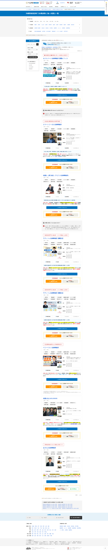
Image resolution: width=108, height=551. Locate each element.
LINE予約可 (66, 31)
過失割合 (72, 526)
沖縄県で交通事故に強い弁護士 (46, 9)
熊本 (40, 535)
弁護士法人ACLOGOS (50, 398)
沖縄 (51, 535)
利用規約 (43, 47)
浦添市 (46, 24)
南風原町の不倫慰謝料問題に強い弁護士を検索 (70, 508)
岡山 (37, 533)
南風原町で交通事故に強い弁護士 (58, 9)
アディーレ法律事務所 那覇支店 (53, 238)
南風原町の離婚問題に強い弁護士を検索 (50, 504)
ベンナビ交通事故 (28, 9)
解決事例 (50, 6)
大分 (42, 535)
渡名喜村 (72, 24)
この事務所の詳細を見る (62, 95)
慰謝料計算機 (36, 6)
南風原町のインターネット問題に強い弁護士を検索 (52, 508)
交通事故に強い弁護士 (36, 9)
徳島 (45, 533)
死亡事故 (76, 526)
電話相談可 (54, 31)
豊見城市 (61, 24)
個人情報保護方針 (49, 47)
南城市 (65, 24)
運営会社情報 (52, 541)
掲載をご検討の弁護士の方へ (77, 541)
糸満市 (57, 24)
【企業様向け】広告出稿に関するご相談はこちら (46, 544)
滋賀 (40, 531)
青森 (36, 526)
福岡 (32, 535)
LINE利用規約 (55, 47)
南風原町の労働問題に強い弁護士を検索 (50, 505)
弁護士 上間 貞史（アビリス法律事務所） (56, 175)
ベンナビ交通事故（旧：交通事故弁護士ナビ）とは (33, 541)
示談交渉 (68, 526)
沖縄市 (39, 24)
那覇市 (35, 24)
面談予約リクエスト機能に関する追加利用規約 (62, 544)
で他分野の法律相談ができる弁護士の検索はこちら (35, 35)
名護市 (54, 24)
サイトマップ (70, 541)
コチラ (58, 44)
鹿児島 (48, 535)
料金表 (57, 261)
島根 (35, 533)
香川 (48, 533)
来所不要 (43, 31)
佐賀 (35, 535)
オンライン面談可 (60, 31)
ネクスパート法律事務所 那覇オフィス (55, 58)
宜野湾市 (50, 24)
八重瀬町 (68, 24)
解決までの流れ (44, 6)
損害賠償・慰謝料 (63, 526)
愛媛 (50, 533)
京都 (37, 531)
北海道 (33, 526)
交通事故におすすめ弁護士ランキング (31, 544)
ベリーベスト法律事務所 (51, 347)
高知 (53, 533)
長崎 (37, 535)
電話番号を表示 (54, 102)
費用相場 (56, 6)
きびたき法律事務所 (49, 448)
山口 (42, 533)
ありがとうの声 (73, 6)
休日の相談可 (48, 31)
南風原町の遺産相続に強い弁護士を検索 (65, 504)
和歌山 (45, 531)
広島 (40, 533)
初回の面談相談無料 (37, 31)
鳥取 (32, 533)
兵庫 (35, 531)
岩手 (38, 526)
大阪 (32, 531)
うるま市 (42, 24)
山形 (46, 526)
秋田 (43, 526)
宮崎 (45, 535)
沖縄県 (44, 60)
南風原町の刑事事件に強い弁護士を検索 (65, 505)
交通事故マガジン (45, 541)
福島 (48, 526)
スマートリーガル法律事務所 (52, 124)
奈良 (42, 531)
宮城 (41, 526)
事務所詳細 (48, 148)
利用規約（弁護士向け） (62, 541)
